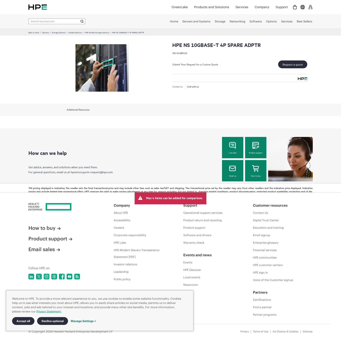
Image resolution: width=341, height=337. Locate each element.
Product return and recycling (202, 220)
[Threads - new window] (54, 276)
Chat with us (193, 86)
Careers (119, 227)
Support (282, 7)
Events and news (197, 255)
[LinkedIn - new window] (31, 276)
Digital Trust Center (266, 220)
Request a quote (293, 64)
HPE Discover (192, 270)
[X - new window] (39, 276)
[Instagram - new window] (46, 276)
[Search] (82, 21)
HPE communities (265, 257)
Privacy (244, 331)
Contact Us (260, 212)
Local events (191, 277)
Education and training (268, 227)
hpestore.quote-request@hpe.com (92, 172)
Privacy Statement (48, 311)
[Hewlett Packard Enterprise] (37, 7)
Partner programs (265, 314)
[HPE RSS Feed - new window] (77, 276)
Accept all (23, 321)
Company (262, 7)
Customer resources (270, 205)
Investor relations (125, 264)
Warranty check (193, 242)
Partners (260, 292)
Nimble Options (75, 32)
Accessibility (122, 220)
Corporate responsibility (130, 235)
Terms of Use (260, 331)
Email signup (261, 235)
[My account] (310, 7)
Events (187, 262)
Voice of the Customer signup (273, 280)
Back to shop (33, 32)
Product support (255, 152)
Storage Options (59, 32)
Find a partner (262, 307)
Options (45, 32)
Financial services (265, 250)
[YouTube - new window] (69, 276)
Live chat (232, 152)
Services (242, 7)
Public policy (122, 279)
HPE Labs (120, 242)
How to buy (256, 175)
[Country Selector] (303, 7)
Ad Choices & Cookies (285, 331)
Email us (232, 175)
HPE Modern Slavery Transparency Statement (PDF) (136, 253)
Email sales (41, 249)
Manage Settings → (83, 321)
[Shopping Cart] (295, 7)
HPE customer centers (268, 265)
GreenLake (180, 7)
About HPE (121, 212)
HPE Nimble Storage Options (97, 32)
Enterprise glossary (265, 242)
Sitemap (308, 331)
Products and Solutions (211, 7)
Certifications (262, 299)
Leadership (121, 272)
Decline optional (53, 321)
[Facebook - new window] (62, 276)
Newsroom (190, 284)
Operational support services (202, 212)
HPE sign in (260, 272)
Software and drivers (197, 235)
